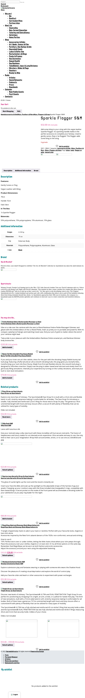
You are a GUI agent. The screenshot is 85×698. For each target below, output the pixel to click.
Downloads (13, 87)
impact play (49, 152)
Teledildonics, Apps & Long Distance (23, 66)
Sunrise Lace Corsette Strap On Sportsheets (16, 478)
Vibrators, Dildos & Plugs (19, 68)
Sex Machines (14, 63)
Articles (12, 77)
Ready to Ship (14, 73)
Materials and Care (11, 661)
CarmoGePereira (12, 651)
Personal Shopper (11, 657)
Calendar (8, 89)
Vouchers (13, 70)
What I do (8, 25)
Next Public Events (16, 92)
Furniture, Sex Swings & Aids (20, 47)
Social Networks (15, 80)
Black (20, 250)
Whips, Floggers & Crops (53, 150)
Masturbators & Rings (18, 54)
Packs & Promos (15, 56)
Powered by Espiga (37, 651)
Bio (10, 16)
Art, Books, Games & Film (19, 44)
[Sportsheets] (64, 155)
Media (7, 75)
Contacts (9, 96)
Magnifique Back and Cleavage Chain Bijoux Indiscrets (19, 527)
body (72, 150)
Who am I (8, 13)
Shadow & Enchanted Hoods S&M (12, 564)
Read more (6, 417)
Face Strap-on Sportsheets (11, 393)
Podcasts (13, 82)
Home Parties (14, 37)
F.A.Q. (7, 655)
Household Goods (15, 49)
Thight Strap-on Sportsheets (11, 591)
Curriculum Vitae (15, 21)
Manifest (12, 18)
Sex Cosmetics (15, 58)
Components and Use (12, 663)
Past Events (14, 94)
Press (11, 85)
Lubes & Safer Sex (16, 51)
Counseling (13, 28)
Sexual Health (14, 61)
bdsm (68, 150)
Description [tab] (8, 171)
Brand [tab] (36, 171)
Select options (7, 470)
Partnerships (14, 23)
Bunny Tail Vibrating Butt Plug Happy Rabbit (16, 356)
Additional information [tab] (23, 171)
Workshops (13, 35)
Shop (7, 40)
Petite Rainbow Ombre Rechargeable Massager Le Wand (20, 324)
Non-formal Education (18, 30)
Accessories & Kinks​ (17, 42)
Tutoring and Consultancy (19, 32)
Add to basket (7, 347)
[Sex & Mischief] (48, 155)
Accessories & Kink (63, 148)
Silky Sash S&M (6, 425)
